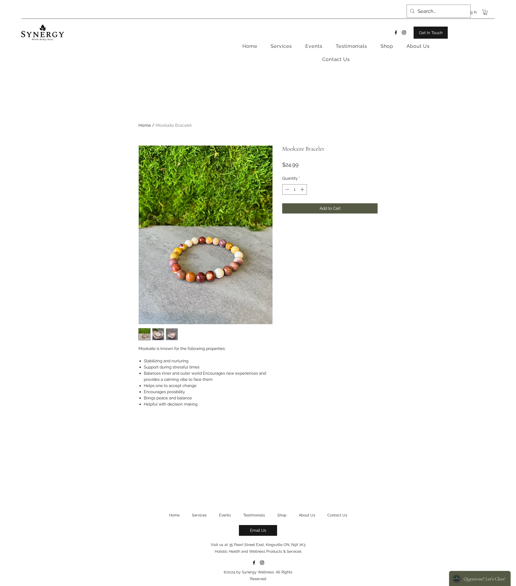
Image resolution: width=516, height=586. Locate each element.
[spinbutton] (294, 189)
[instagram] (404, 32)
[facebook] (396, 32)
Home (144, 125)
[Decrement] (286, 189)
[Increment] (302, 189)
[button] (485, 12)
